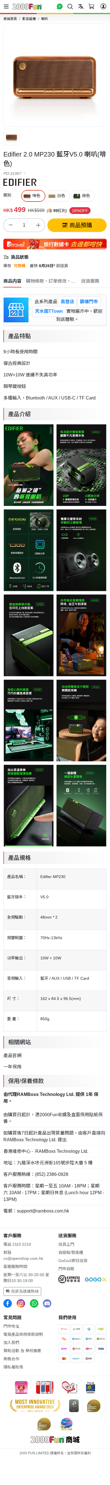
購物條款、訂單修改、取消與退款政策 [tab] (51, 281)
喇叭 (44, 19)
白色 (61, 195)
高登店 (67, 301)
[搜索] (70, 6)
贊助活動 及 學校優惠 (22, 1350)
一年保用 (12, 1066)
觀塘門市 (89, 301)
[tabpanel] (55, 754)
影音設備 (29, 19)
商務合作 (11, 1359)
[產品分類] (7, 6)
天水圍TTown (49, 311)
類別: (7, 195)
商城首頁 (10, 19)
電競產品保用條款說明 (23, 1334)
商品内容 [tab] (12, 281)
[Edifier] (19, 182)
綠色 (86, 195)
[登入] (103, 6)
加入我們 (11, 1342)
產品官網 (12, 1055)
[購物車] (91, 6)
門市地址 (11, 1326)
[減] (10, 225)
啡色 (36, 195)
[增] (38, 225)
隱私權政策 (13, 1367)
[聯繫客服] (60, 6)
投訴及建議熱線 (24, 1291)
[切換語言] (81, 6)
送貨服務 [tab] (90, 281)
